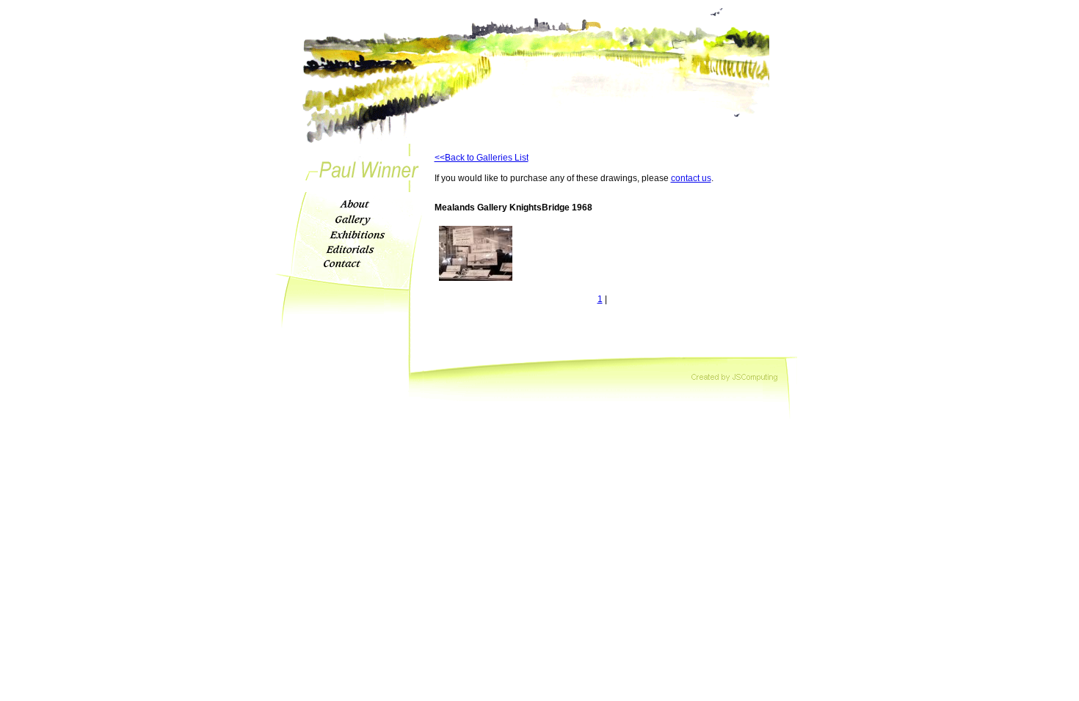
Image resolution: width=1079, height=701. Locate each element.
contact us (691, 178)
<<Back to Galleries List (481, 158)
